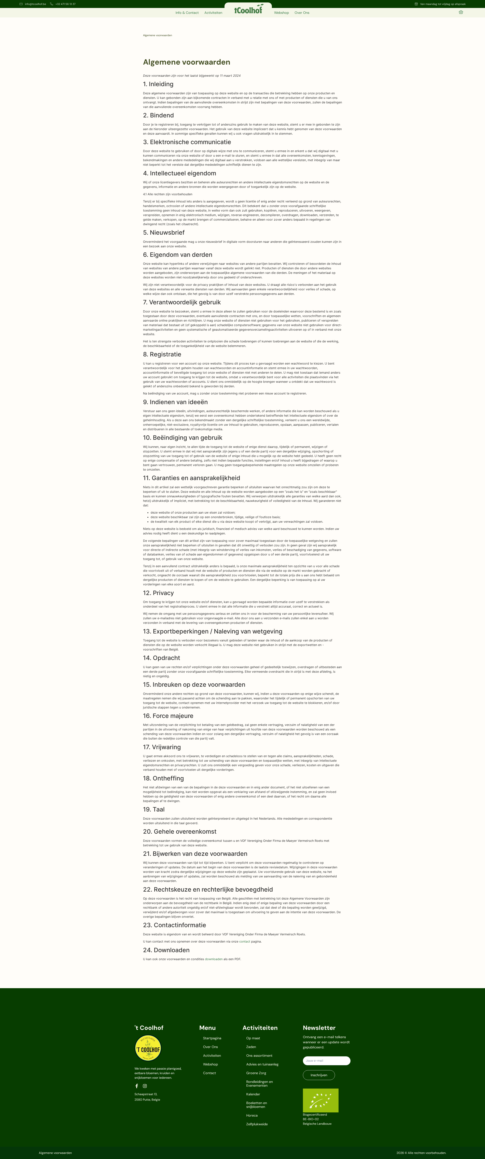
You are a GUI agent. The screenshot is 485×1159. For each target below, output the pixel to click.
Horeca (252, 1115)
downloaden (214, 959)
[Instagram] (145, 1086)
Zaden (251, 1047)
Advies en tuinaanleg (262, 1064)
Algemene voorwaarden (55, 1153)
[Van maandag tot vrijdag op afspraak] (416, 4)
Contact (209, 1073)
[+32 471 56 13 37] (51, 4)
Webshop (281, 12)
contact (244, 941)
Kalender (253, 1094)
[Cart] (461, 12)
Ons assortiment (259, 1055)
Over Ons (302, 12)
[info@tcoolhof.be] (21, 4)
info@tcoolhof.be (35, 4)
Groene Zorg (256, 1073)
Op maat (253, 1038)
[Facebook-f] (137, 1086)
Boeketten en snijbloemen (256, 1105)
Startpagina (212, 1038)
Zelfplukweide (257, 1124)
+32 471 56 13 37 (65, 4)
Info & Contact (187, 12)
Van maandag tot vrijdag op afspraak (443, 4)
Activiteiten (213, 12)
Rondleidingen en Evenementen (259, 1083)
